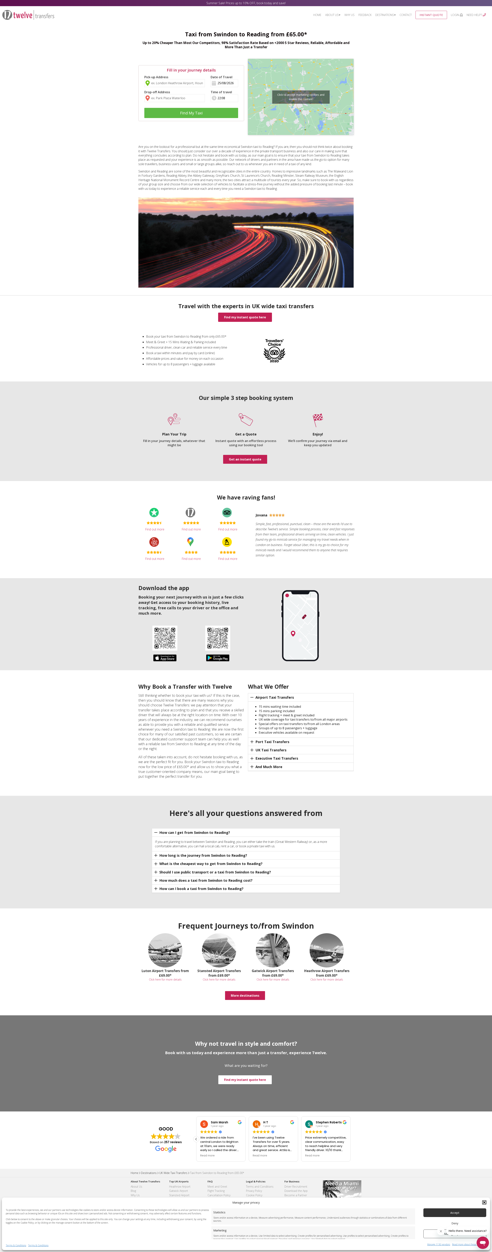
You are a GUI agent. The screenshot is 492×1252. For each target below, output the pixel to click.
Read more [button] (207, 1155)
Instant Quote (431, 15)
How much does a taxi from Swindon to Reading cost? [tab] (206, 880)
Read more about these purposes (469, 1244)
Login (455, 15)
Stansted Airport (179, 1195)
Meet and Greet (217, 1186)
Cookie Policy (254, 1195)
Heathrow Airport (179, 1186)
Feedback (364, 15)
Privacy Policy (254, 1191)
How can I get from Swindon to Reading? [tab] (194, 832)
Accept (454, 1213)
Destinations (384, 15)
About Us (332, 15)
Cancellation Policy (219, 1195)
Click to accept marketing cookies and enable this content (300, 97)
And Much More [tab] (268, 766)
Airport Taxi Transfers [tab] (274, 697)
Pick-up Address (156, 77)
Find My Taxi (191, 113)
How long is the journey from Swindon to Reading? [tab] (203, 855)
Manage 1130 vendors (438, 1244)
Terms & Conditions (16, 1245)
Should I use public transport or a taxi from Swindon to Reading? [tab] (215, 872)
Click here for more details (165, 979)
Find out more (154, 529)
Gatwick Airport (178, 1191)
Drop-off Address (157, 92)
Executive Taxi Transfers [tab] (276, 758)
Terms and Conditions (259, 1186)
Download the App (296, 1191)
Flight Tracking (216, 1191)
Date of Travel (221, 77)
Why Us (349, 15)
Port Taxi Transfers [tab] (272, 741)
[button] (484, 1202)
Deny (454, 1223)
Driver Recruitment (295, 1186)
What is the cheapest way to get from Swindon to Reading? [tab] (211, 863)
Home (317, 15)
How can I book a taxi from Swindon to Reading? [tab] (201, 888)
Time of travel (221, 92)
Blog (133, 1191)
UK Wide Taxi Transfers (173, 1173)
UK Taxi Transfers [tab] (270, 750)
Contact (406, 15)
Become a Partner (295, 1195)
